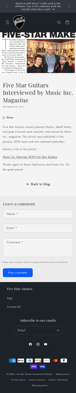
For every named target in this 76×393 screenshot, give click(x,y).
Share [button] (9, 117)
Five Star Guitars (24, 374)
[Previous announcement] (7, 6)
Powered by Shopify (42, 374)
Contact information (58, 379)
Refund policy (63, 374)
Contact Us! (14, 307)
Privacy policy (18, 379)
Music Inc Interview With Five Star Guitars (30, 157)
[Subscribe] (58, 330)
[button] (7, 22)
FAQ (9, 298)
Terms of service (37, 379)
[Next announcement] (69, 6)
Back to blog (40, 184)
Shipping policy (40, 385)
